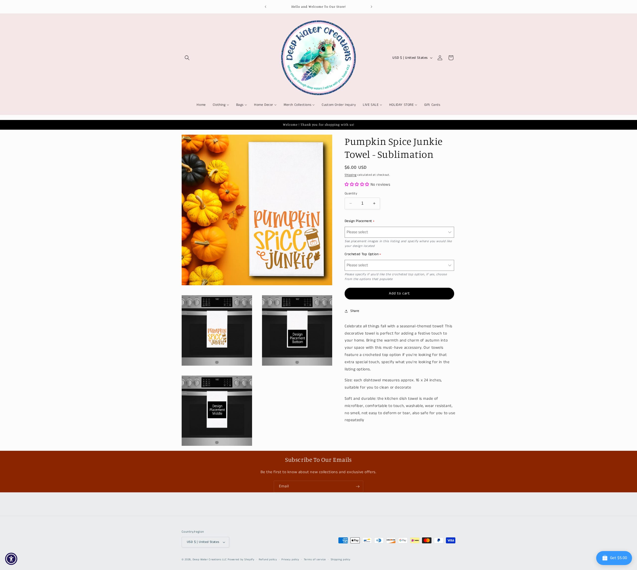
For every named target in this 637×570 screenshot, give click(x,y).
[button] (187, 57)
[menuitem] (201, 105)
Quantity (351, 193)
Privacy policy (290, 560)
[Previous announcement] (265, 6)
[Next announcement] (371, 6)
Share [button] (354, 310)
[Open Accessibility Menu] (11, 559)
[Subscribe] (357, 486)
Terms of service (315, 560)
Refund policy (268, 560)
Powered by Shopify (241, 560)
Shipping (351, 175)
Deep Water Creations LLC (210, 560)
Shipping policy (341, 560)
